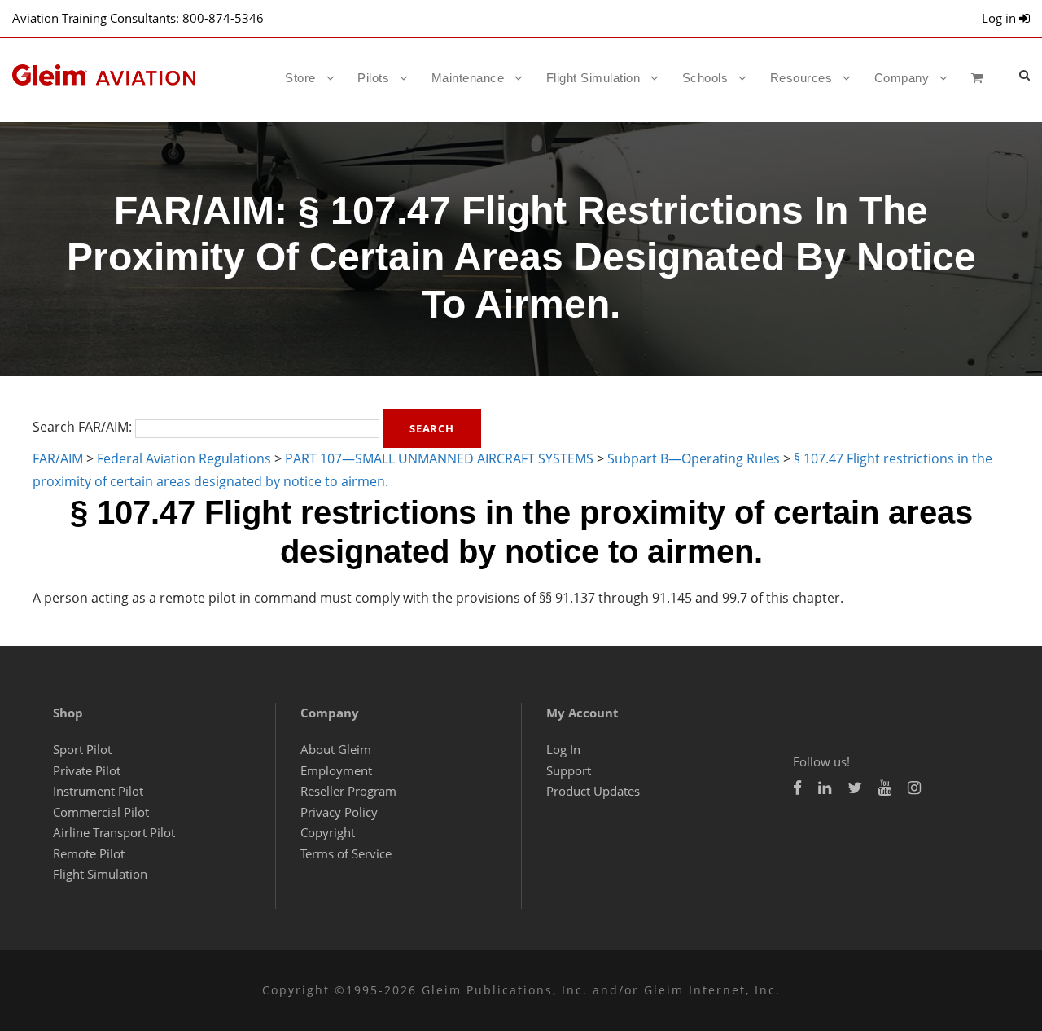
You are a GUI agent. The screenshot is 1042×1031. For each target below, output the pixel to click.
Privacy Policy (339, 812)
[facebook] (797, 788)
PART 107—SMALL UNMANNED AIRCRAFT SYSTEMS (439, 458)
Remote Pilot (89, 853)
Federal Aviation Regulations (184, 458)
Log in (1000, 18)
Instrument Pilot (98, 791)
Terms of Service (346, 853)
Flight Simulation (593, 78)
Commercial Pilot (101, 812)
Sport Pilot (82, 749)
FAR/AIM (58, 458)
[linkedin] (824, 788)
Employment (336, 770)
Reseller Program (348, 791)
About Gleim (335, 749)
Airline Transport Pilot (114, 832)
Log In (563, 749)
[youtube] (884, 788)
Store (300, 78)
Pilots (373, 78)
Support (568, 770)
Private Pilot (86, 770)
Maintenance (468, 78)
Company (902, 78)
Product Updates (593, 791)
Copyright (327, 832)
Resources (801, 78)
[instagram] (914, 788)
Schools (705, 78)
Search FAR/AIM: (82, 428)
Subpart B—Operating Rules (693, 458)
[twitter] (854, 788)
